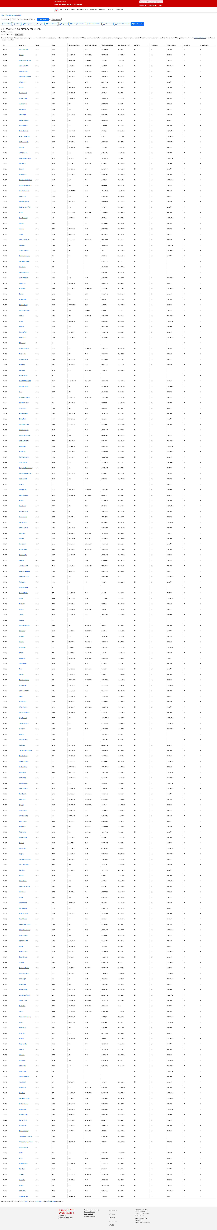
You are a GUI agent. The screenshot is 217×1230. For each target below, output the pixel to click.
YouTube (113, 1221)
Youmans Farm (23, 250)
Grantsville (22, 772)
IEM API (25, 1201)
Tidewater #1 (23, 104)
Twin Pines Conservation (26, 1136)
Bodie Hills (22, 1087)
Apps (66, 9)
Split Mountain (23, 783)
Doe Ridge (22, 979)
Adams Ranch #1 (24, 136)
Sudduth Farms (23, 913)
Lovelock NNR (23, 587)
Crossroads (22, 544)
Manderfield (22, 794)
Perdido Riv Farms (24, 924)
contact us (142, 5)
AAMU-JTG (22, 337)
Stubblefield (22, 1109)
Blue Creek (22, 685)
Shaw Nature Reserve (26, 1142)
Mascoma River (24, 272)
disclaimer (152, 5)
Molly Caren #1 (23, 131)
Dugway (21, 854)
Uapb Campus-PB (24, 435)
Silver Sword (23, 517)
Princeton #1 (23, 93)
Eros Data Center (24, 397)
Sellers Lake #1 (24, 120)
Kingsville (22, 1060)
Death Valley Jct (24, 973)
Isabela (21, 316)
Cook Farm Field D (25, 1017)
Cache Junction (24, 691)
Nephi (21, 696)
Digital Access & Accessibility (142, 1222)
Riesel (21, 1022)
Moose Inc (22, 354)
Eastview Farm (23, 413)
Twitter (113, 1214)
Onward (21, 223)
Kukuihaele (22, 506)
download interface (200, 38)
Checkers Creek (24, 1076)
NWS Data (102, 9)
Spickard (22, 288)
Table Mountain (23, 66)
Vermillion (22, 827)
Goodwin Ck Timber (25, 185)
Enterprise (22, 647)
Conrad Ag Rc (23, 593)
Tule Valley (22, 832)
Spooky (21, 805)
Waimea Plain (23, 511)
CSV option (51, 1201)
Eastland (22, 658)
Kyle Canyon (23, 718)
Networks (93, 9)
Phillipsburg (22, 490)
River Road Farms (24, 930)
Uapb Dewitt (23, 479)
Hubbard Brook (23, 386)
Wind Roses (108, 24)
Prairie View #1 (23, 142)
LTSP (21, 1158)
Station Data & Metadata (8, 15)
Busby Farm (22, 1125)
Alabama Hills (23, 1196)
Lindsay (21, 55)
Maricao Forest (23, 49)
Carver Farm (23, 1120)
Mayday (21, 560)
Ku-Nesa (22, 745)
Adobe (21, 1185)
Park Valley (22, 778)
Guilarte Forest (23, 278)
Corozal (21, 962)
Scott (20, 392)
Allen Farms (22, 408)
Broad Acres (23, 903)
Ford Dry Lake (23, 941)
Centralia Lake (23, 495)
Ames (21, 212)
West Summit (23, 707)
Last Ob (17, 24)
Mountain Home (24, 680)
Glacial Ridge (23, 305)
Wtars (21, 321)
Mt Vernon (22, 343)
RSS (112, 1225)
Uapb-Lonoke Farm (25, 207)
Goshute (21, 843)
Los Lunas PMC (24, 865)
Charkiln (21, 734)
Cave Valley (23, 821)
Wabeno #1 (22, 82)
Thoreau (21, 1174)
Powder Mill (22, 299)
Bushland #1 (23, 98)
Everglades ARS (24, 310)
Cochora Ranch (24, 968)
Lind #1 (21, 169)
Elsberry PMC (23, 1115)
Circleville (22, 631)
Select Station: (5, 19)
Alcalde (21, 875)
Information (7, 24)
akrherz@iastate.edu (89, 1216)
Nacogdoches (23, 1147)
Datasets (80, 9)
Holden (21, 642)
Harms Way (22, 848)
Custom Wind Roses (123, 24)
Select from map (56, 19)
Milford (21, 653)
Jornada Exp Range (25, 859)
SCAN (19, 15)
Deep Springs (23, 957)
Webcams (119, 9)
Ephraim (21, 636)
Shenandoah (23, 462)
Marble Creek (23, 756)
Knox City (22, 1033)
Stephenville (23, 1044)
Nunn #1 (21, 147)
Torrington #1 (23, 153)
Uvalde (21, 1049)
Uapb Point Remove (25, 473)
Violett (21, 598)
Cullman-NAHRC (24, 571)
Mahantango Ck (24, 202)
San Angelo (22, 1028)
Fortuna (21, 620)
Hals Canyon (23, 837)
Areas (73, 9)
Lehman (21, 538)
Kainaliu (21, 500)
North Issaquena (24, 457)
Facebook (114, 1210)
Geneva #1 (22, 115)
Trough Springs (23, 723)
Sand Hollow (23, 810)
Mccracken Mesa (24, 712)
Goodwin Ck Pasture (25, 180)
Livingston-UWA (24, 577)
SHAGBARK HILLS (25, 381)
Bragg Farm (22, 419)
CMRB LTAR (23, 1000)
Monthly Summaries (78, 24)
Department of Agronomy (65, 1217)
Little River (22, 196)
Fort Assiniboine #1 (25, 158)
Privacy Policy (138, 1220)
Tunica (21, 229)
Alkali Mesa (22, 702)
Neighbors (64, 24)
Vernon (21, 1038)
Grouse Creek (23, 816)
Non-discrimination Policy (141, 1218)
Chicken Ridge (23, 761)
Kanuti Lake (22, 1071)
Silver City (22, 452)
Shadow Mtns (23, 951)
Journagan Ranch (24, 995)
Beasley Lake (23, 218)
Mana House (23, 522)
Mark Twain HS (23, 1131)
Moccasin (22, 604)
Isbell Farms (23, 881)
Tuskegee (22, 582)
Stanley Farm (23, 332)
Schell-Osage (23, 990)
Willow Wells (23, 549)
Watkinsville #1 (23, 125)
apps (160, 5)
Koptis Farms (23, 919)
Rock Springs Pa (24, 240)
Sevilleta (21, 870)
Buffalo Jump (23, 767)
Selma (21, 897)
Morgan (21, 674)
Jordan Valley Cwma (25, 750)
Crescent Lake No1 (25, 77)
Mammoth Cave (24, 424)
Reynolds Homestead (25, 468)
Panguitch (22, 799)
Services (110, 9)
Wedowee (22, 892)
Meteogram (40, 24)
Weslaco (21, 1055)
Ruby (20, 1153)
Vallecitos (22, 1180)
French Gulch (23, 1104)
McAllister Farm (24, 403)
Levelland (22, 533)
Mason (21, 87)
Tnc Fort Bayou (23, 430)
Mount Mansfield (24, 261)
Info (86, 9)
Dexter (21, 294)
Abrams (21, 484)
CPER (21, 1011)
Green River (23, 663)
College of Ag (62, 1215)
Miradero (22, 1169)
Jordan (21, 615)
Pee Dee (22, 245)
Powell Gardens (24, 348)
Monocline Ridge (24, 1098)
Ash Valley (22, 1082)
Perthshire (22, 283)
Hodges (21, 327)
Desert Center (23, 935)
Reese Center (23, 528)
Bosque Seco (23, 375)
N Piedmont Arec (24, 256)
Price (20, 669)
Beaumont (22, 1066)
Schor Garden (23, 359)
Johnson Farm (23, 566)
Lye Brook (22, 267)
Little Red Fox (23, 788)
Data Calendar (138, 24)
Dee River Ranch (24, 886)
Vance (21, 234)
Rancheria (22, 1191)
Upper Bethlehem (24, 625)
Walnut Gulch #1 (24, 191)
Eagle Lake (22, 984)
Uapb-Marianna (24, 441)
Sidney (21, 609)
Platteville (22, 1006)
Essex (21, 946)
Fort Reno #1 (23, 174)
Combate (22, 370)
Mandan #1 (22, 163)
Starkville (22, 365)
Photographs (28, 24)
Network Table (52, 24)
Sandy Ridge (23, 555)
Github (113, 1218)
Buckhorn (22, 1093)
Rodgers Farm (23, 71)
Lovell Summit (23, 740)
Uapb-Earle (22, 446)
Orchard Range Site (25, 60)
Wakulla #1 (22, 109)
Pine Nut (21, 729)
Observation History (94, 24)
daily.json (39, 1201)
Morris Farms (23, 908)
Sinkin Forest (23, 1163)
